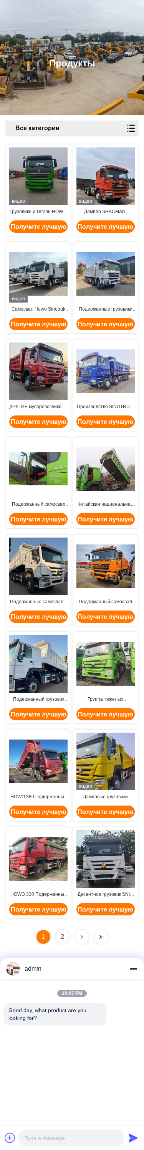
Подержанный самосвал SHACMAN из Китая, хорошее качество (38, 504)
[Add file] (10, 1137)
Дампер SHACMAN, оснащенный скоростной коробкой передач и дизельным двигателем (105, 212)
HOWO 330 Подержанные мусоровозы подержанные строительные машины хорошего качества (38, 895)
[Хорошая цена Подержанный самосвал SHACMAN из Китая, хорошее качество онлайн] (38, 468)
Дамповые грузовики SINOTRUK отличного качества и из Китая (105, 797)
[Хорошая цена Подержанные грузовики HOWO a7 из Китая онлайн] (105, 274)
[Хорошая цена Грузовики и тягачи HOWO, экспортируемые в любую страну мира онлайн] (38, 176)
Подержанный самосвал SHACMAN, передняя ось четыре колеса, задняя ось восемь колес (105, 602)
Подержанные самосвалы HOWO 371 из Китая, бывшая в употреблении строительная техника (38, 602)
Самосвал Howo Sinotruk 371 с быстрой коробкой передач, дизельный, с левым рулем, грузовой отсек (38, 309)
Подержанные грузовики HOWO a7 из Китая (105, 309)
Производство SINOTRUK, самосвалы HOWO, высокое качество (105, 407)
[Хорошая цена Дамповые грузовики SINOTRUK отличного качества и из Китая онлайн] (105, 762)
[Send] (133, 1137)
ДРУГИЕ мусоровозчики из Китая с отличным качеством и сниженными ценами (38, 407)
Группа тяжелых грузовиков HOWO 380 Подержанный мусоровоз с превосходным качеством (105, 700)
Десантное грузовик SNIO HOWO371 (105, 895)
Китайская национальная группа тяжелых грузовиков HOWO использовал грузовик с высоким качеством (105, 504)
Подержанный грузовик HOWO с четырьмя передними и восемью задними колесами (38, 700)
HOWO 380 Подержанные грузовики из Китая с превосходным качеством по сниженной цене (38, 797)
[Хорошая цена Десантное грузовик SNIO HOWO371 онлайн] (105, 859)
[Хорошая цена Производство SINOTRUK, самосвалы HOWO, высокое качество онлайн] (105, 371)
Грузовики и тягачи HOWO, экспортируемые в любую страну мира (39, 212)
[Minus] (133, 968)
